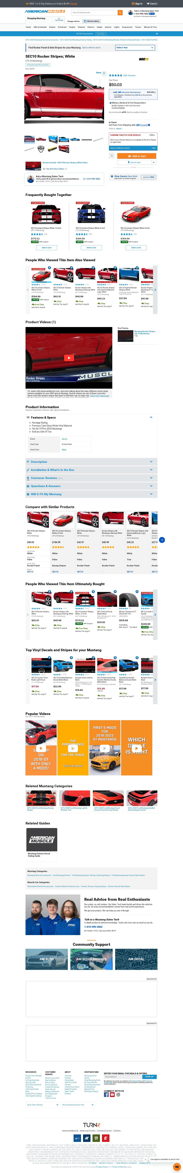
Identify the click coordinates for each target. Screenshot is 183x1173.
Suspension (127, 27)
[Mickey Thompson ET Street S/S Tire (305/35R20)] (129, 599)
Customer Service (52, 1087)
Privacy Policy (136, 1081)
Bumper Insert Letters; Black (84, 682)
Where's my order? (52, 1078)
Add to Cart (139, 156)
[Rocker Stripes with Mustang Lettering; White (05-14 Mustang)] (85, 275)
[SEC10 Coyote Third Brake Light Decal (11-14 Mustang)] (41, 665)
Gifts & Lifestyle (40, 27)
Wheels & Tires (150, 27)
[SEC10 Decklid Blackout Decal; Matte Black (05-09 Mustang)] (63, 665)
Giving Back (69, 1080)
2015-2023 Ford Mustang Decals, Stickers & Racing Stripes (116, 40)
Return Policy (50, 1083)
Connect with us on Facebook (106, 1094)
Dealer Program (71, 1089)
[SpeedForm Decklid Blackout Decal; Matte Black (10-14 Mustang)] (129, 665)
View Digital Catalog (33, 1096)
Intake (99, 27)
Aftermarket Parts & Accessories (41, 886)
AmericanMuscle (70, 1131)
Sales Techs (69, 1091)
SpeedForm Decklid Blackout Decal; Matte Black (127, 681)
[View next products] (155, 290)
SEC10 (64, 439)
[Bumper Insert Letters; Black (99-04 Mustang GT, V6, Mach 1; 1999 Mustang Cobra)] (85, 665)
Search (120, 12)
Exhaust (81, 27)
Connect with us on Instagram (118, 1094)
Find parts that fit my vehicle (38, 65)
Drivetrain (62, 27)
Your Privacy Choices (126, 1163)
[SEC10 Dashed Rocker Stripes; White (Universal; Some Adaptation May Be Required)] (129, 275)
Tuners (138, 27)
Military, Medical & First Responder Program (52, 1093)
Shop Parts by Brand (33, 1085)
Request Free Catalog (34, 1094)
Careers (68, 1085)
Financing (29, 1087)
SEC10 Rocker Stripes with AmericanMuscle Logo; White (106, 291)
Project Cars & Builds (34, 1076)
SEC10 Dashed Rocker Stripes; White (129, 291)
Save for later (135, 163)
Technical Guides (32, 1089)
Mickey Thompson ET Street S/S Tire (127, 614)
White (64, 450)
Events (28, 1078)
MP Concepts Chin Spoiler (151, 616)
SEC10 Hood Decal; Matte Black (106, 615)
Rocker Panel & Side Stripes (119, 886)
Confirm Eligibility (118, 108)
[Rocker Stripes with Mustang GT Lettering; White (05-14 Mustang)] (151, 275)
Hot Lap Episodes (32, 1080)
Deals (28, 27)
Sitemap (93, 1163)
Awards (68, 1078)
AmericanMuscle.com (44, 11)
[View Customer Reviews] (115, 75)
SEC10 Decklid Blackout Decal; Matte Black (62, 680)
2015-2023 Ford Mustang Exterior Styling (76, 40)
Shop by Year (31, 1082)
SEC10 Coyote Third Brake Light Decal (39, 680)
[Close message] (157, 33)
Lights (116, 27)
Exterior (91, 27)
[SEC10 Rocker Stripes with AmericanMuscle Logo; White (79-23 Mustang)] (107, 275)
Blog (27, 1091)
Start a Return (50, 1080)
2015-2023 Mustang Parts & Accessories (42, 40)
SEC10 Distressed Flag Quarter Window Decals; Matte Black (106, 681)
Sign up (149, 1077)
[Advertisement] (91, 999)
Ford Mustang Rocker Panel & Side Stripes (128, 875)
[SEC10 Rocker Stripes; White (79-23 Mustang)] (63, 275)
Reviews (68, 1094)
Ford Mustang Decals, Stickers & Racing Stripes (91, 875)
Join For (148, 177)
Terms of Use (50, 1098)
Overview (68, 1076)
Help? (154, 148)
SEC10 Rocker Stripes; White (62, 290)
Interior (108, 27)
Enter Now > (101, 34)
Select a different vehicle (120, 148)
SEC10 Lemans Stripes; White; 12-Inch (84, 614)
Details (73, 3)
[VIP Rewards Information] (149, 125)
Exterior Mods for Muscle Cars (67, 886)
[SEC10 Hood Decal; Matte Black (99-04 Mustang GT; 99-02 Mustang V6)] (107, 599)
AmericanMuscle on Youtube (112, 1094)
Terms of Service (119, 1167)
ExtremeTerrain (104, 1131)
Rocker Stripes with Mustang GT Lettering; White (150, 291)
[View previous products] (28, 290)
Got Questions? (51, 1085)
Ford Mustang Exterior (61, 875)
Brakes (52, 27)
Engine (72, 27)
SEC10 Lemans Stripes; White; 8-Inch (40, 290)
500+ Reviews (129, 75)
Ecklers (117, 1131)
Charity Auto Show (72, 1087)
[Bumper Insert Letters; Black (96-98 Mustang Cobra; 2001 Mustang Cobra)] (151, 665)
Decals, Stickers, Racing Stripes (94, 886)
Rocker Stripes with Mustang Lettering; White (85, 290)
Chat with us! (50, 1089)
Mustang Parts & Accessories (39, 875)
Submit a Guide (71, 1082)
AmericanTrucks (87, 1131)
